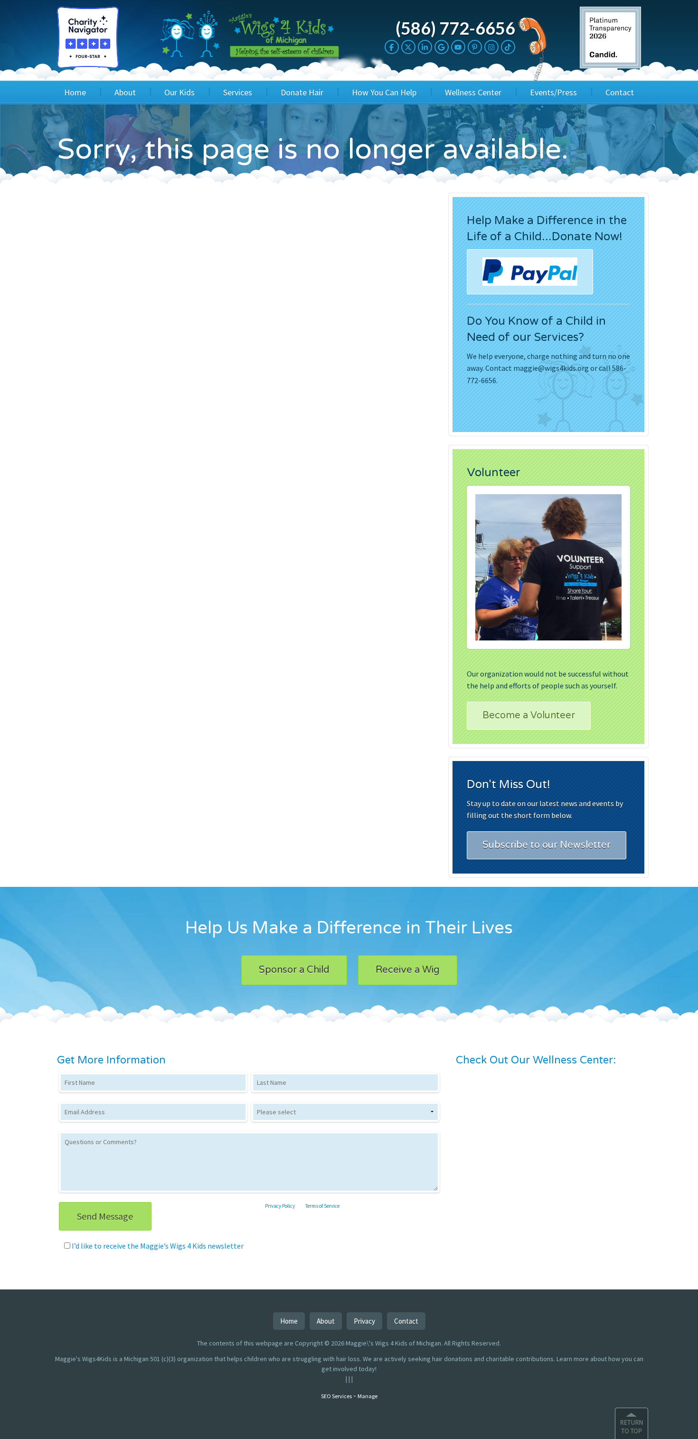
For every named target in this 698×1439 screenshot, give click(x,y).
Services (237, 92)
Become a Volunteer (528, 715)
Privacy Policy (280, 1206)
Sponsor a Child (294, 970)
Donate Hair (302, 92)
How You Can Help (384, 92)
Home (75, 92)
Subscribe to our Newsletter (546, 845)
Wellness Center (473, 92)
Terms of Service (322, 1206)
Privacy (364, 1321)
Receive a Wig (408, 970)
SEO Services (336, 1396)
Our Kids (179, 92)
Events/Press (553, 92)
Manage (367, 1396)
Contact (619, 92)
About (125, 92)
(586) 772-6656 (455, 28)
